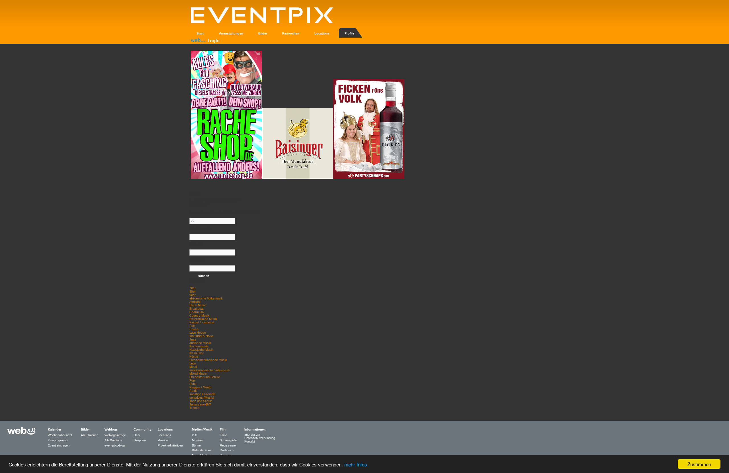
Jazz (192, 339)
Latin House (197, 332)
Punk (192, 384)
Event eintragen (58, 445)
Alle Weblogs (113, 440)
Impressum (252, 434)
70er (192, 288)
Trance (194, 407)
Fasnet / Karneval (201, 322)
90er (192, 295)
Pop (192, 380)
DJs (195, 435)
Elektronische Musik (203, 319)
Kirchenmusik (198, 346)
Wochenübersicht (60, 435)
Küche (193, 356)
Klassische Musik (201, 349)
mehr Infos (355, 464)
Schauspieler (229, 440)
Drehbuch (227, 450)
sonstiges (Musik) (201, 397)
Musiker (197, 440)
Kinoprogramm (58, 440)
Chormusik (196, 312)
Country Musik (199, 315)
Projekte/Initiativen (170, 445)
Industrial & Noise (201, 336)
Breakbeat (196, 308)
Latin (192, 363)
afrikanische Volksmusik (206, 298)
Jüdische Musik (200, 342)
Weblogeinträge (115, 435)
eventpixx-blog (115, 445)
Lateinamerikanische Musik (208, 360)
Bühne (196, 445)
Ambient (194, 301)
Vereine (163, 440)
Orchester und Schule (204, 377)
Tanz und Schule (200, 401)
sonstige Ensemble (202, 394)
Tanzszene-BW (200, 404)
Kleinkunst (196, 353)
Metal (193, 366)
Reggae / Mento (200, 387)
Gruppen (140, 440)
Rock (193, 390)
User (137, 435)
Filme (223, 435)
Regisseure (228, 445)
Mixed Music (198, 373)
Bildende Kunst (202, 450)
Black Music (197, 305)
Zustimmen (699, 464)
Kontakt (249, 441)
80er (192, 291)
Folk (192, 325)
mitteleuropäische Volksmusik (209, 370)
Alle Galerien (89, 435)
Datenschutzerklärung (259, 438)
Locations (164, 435)
